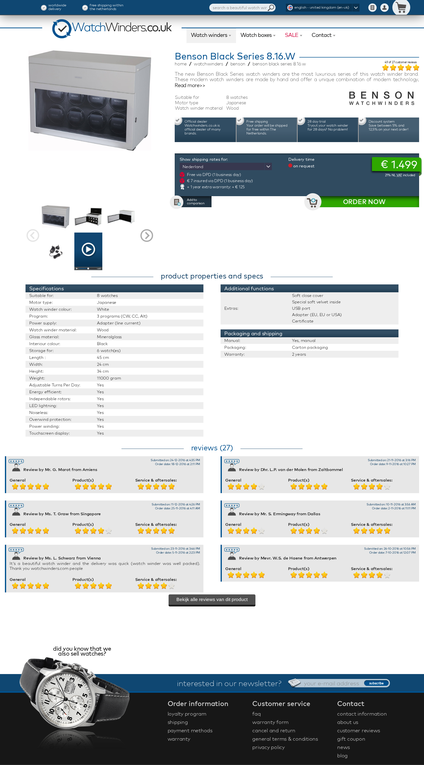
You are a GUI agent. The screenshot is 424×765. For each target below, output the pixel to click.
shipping (178, 722)
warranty (179, 739)
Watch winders (209, 34)
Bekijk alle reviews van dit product (212, 599)
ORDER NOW (364, 202)
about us (347, 722)
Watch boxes (256, 34)
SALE (291, 34)
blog (342, 755)
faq (256, 713)
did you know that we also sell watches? (82, 651)
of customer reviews (401, 62)
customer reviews (358, 730)
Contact (321, 34)
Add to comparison (196, 201)
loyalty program (187, 713)
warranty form (270, 722)
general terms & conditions (285, 739)
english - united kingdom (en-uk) (321, 7)
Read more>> (190, 85)
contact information (362, 713)
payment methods (190, 730)
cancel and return (273, 730)
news (343, 747)
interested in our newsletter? (229, 683)
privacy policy (268, 747)
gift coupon (351, 739)
